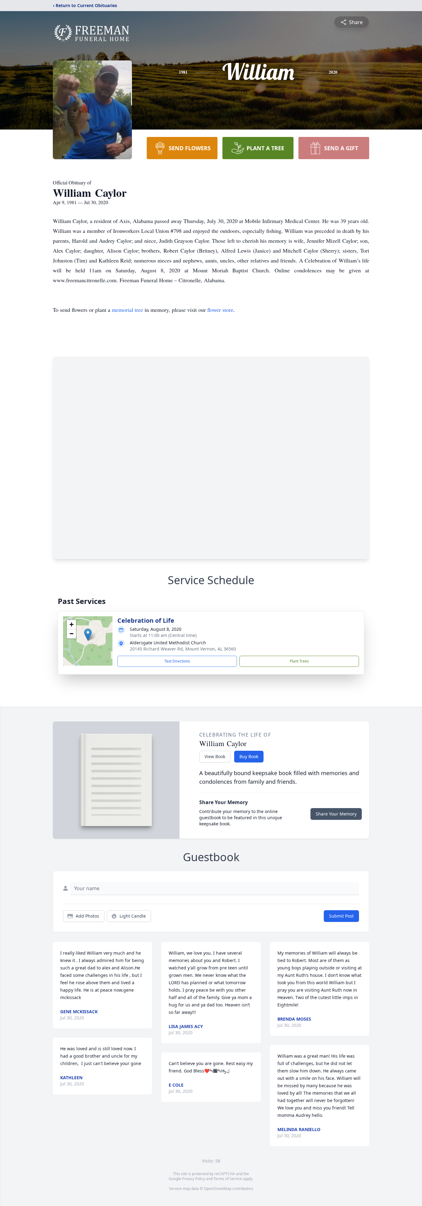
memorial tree (127, 309)
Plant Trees (299, 661)
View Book (215, 756)
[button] (88, 634)
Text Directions (177, 661)
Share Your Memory (336, 814)
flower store (220, 309)
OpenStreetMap (217, 1188)
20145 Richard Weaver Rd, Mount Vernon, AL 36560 (183, 649)
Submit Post (341, 916)
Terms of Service (227, 1178)
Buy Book (248, 756)
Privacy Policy (193, 1178)
